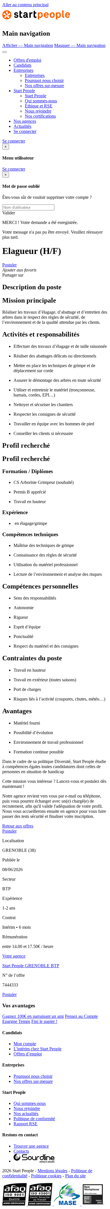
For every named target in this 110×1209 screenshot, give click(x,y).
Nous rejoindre (38, 111)
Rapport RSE (26, 1123)
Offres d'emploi (27, 60)
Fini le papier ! (44, 1021)
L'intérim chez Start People (37, 1048)
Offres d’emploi (28, 1053)
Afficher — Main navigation (27, 45)
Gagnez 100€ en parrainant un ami (33, 1016)
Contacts (21, 1151)
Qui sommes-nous (41, 100)
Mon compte (25, 1043)
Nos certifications (40, 116)
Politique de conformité (34, 1118)
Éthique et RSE (38, 106)
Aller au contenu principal (25, 4)
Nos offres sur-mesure (44, 85)
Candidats (22, 65)
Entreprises (23, 70)
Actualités (22, 126)
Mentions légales (52, 1170)
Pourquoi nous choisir (44, 80)
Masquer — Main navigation (79, 45)
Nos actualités (26, 1113)
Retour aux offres (17, 826)
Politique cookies (46, 1175)
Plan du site (75, 1175)
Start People (24, 90)
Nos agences (25, 121)
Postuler (9, 264)
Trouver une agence (31, 1146)
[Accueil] (36, 21)
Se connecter (25, 131)
